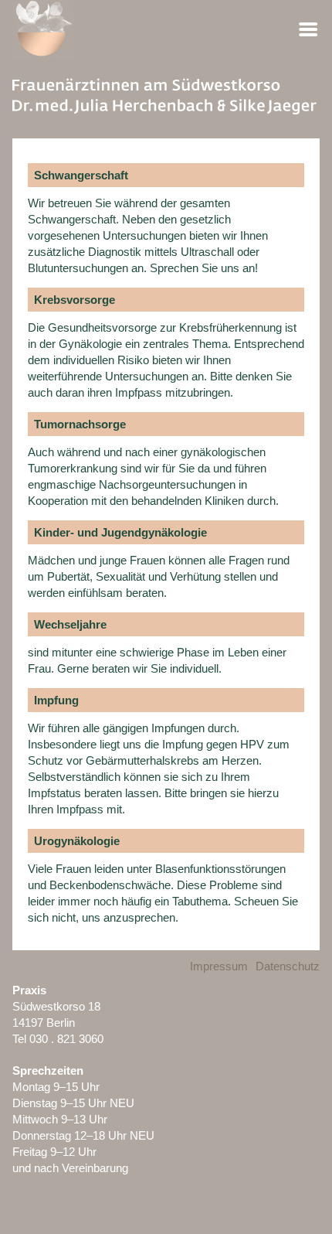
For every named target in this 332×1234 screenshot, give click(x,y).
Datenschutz (288, 966)
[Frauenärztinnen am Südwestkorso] (165, 98)
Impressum (219, 966)
